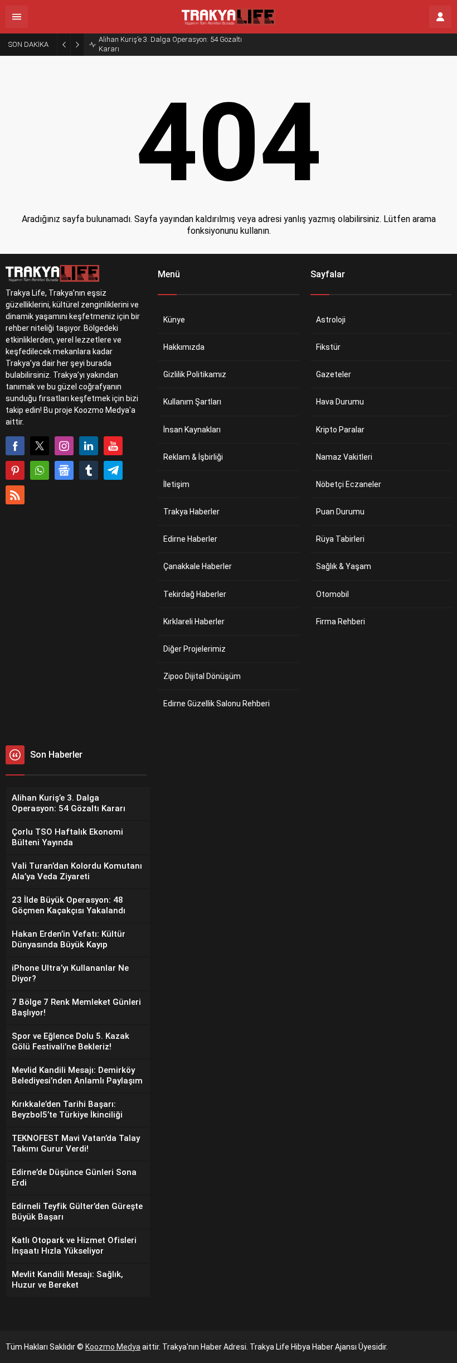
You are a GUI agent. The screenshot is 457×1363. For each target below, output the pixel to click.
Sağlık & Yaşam (343, 566)
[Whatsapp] (39, 470)
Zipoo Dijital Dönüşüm (202, 676)
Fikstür (328, 347)
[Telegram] (113, 470)
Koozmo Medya (112, 1346)
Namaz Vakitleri (344, 456)
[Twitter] (39, 445)
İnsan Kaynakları (192, 429)
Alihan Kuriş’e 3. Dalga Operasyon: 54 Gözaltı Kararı (170, 44)
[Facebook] (15, 445)
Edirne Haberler (190, 538)
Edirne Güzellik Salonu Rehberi (216, 703)
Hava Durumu (340, 401)
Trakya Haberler (191, 511)
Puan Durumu (340, 511)
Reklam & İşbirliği (193, 456)
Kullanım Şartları (192, 401)
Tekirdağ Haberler (194, 594)
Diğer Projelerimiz (194, 648)
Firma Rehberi (340, 621)
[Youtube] (113, 445)
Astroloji (331, 319)
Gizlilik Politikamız (194, 374)
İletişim (176, 484)
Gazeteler (333, 374)
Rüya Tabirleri (340, 538)
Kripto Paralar (340, 429)
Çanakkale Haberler (197, 566)
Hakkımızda (184, 347)
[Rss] (15, 494)
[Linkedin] (88, 445)
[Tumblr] (88, 470)
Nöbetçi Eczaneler (348, 484)
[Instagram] (64, 445)
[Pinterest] (15, 470)
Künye (174, 319)
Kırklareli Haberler (194, 621)
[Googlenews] (64, 470)
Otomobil (332, 594)
